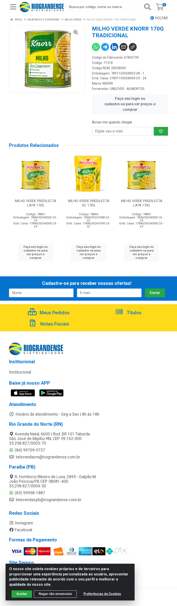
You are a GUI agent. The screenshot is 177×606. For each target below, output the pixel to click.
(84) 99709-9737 (30, 450)
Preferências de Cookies (102, 594)
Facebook (23, 530)
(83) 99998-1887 (30, 493)
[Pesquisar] (147, 7)
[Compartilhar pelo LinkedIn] (114, 47)
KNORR (108, 83)
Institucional (20, 372)
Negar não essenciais (55, 594)
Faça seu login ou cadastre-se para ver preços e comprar (130, 104)
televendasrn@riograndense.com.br (47, 457)
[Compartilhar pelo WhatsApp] (96, 47)
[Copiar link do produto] (133, 47)
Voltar (161, 18)
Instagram (24, 523)
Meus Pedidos (54, 312)
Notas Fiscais (54, 324)
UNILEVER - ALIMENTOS (127, 89)
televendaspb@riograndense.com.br (48, 499)
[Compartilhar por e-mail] (123, 47)
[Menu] (13, 7)
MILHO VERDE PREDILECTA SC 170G (88, 203)
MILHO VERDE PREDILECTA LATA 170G (35, 203)
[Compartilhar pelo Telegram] (105, 47)
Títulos (134, 312)
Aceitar (21, 594)
